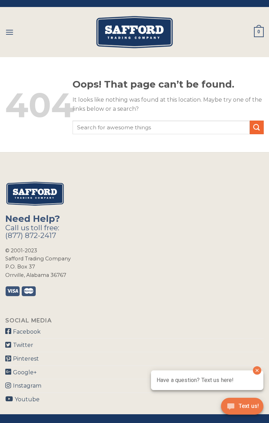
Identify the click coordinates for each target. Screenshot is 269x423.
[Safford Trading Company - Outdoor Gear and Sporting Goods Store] (134, 32)
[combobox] (161, 127)
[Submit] (257, 127)
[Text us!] (242, 408)
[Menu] (9, 32)
